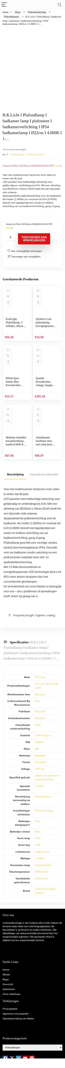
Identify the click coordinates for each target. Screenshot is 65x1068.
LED (37, 838)
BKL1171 (40, 694)
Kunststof (40, 755)
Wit (37, 748)
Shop (17, 12)
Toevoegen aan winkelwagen (34, 239)
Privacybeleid (10, 1008)
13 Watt (39, 858)
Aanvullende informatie (44, 474)
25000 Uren (41, 878)
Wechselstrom (43, 796)
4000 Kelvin (41, 871)
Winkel (6, 974)
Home (5, 12)
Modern (39, 742)
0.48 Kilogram (43, 735)
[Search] (59, 4)
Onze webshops (11, 994)
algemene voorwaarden (16, 1013)
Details (57, 166)
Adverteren (9, 989)
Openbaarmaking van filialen (18, 1018)
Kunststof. (40, 762)
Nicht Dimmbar (43, 865)
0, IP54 (39, 786)
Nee (37, 701)
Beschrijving (15, 474)
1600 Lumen (42, 851)
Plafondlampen (11, 16)
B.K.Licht (40, 677)
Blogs (6, 979)
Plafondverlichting (37, 12)
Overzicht (8, 984)
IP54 (37, 725)
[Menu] (4, 4)
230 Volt (39, 769)
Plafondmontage (44, 810)
